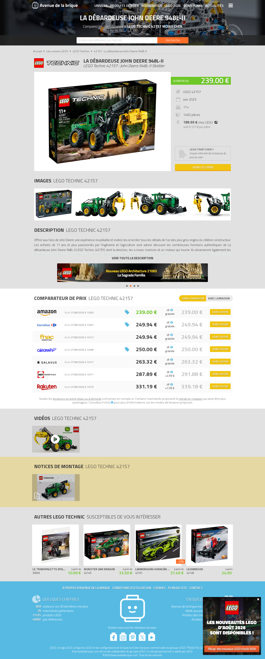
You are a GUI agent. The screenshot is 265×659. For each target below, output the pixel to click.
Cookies (159, 587)
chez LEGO (198, 122)
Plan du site (177, 587)
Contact (196, 587)
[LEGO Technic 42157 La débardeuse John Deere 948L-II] (53, 217)
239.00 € (215, 80)
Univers (100, 5)
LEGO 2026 (173, 5)
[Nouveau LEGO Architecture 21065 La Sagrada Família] (132, 273)
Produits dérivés (124, 5)
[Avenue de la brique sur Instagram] (123, 635)
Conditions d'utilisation (131, 587)
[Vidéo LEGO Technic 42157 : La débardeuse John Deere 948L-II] (55, 439)
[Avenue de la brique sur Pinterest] (132, 635)
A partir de (181, 81)
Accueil (37, 51)
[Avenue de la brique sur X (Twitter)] (142, 635)
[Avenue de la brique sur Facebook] (113, 635)
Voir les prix (203, 167)
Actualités (214, 5)
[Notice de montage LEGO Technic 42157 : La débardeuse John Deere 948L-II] (55, 487)
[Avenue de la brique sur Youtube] (151, 635)
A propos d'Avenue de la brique (86, 587)
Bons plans (192, 5)
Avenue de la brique (55, 5)
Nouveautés (151, 5)
